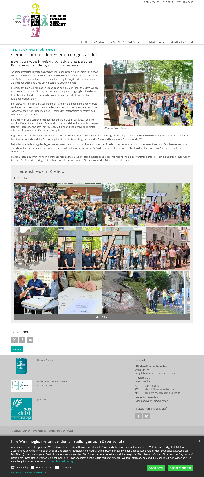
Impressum (16, 472)
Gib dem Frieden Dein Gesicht (153, 366)
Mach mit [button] (116, 41)
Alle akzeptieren (180, 468)
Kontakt (141, 360)
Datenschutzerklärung (59, 461)
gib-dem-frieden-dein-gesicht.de (162, 392)
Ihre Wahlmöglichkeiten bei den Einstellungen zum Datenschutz (67, 441)
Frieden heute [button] (155, 41)
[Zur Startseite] (39, 20)
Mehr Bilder (102, 317)
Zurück (17, 348)
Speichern (156, 468)
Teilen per (20, 331)
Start (84, 41)
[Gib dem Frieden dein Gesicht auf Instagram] (146, 416)
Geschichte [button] (177, 41)
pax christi (42, 399)
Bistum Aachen (45, 359)
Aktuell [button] (99, 41)
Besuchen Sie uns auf (151, 409)
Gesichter (134, 41)
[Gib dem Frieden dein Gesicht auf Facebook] (138, 416)
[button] (189, 42)
